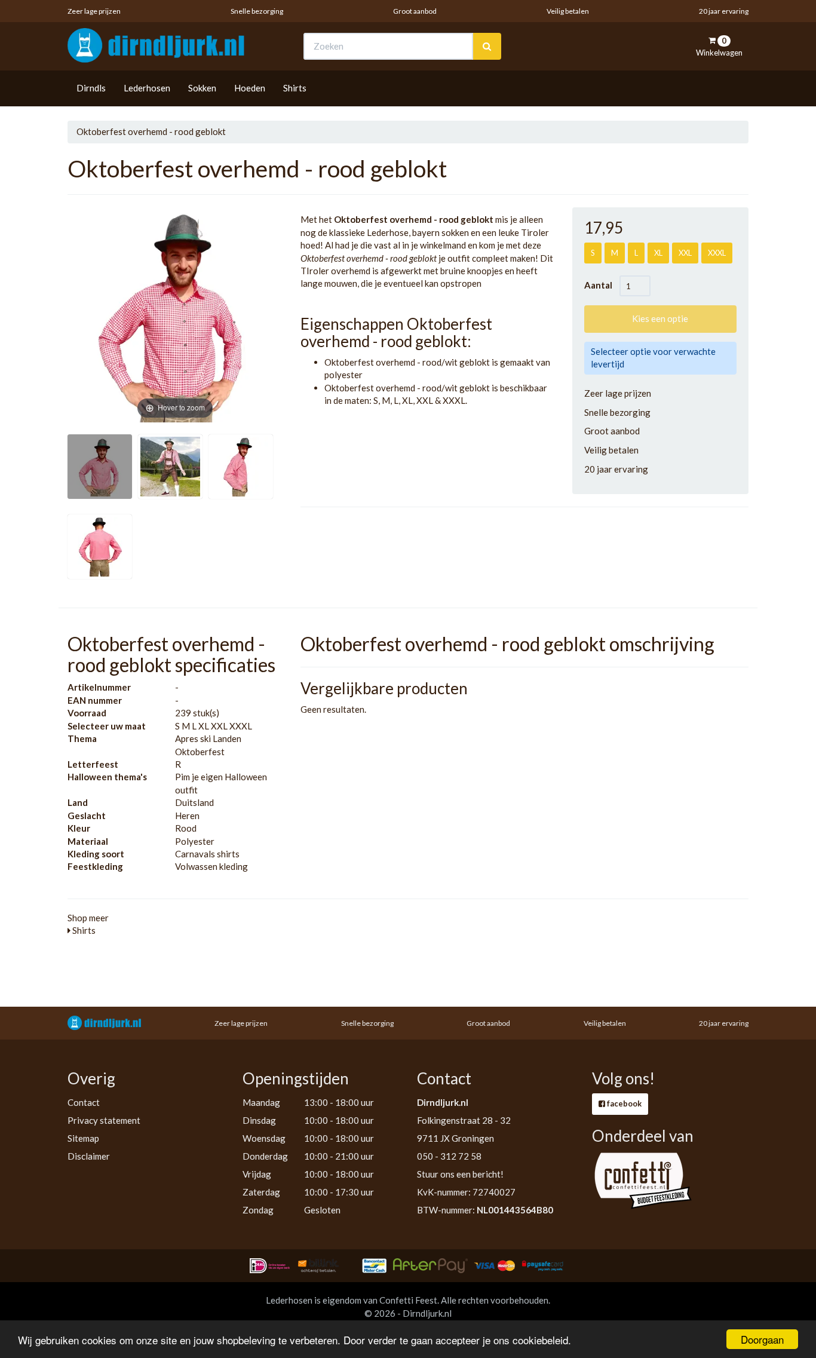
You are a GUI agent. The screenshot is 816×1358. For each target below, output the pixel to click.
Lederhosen (147, 87)
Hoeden (249, 87)
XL (658, 253)
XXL (685, 253)
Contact (84, 1102)
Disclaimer (89, 1156)
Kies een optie (660, 318)
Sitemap (83, 1138)
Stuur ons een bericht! (460, 1174)
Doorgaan (762, 1339)
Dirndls (91, 87)
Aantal (601, 285)
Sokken (202, 87)
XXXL (717, 253)
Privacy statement (104, 1120)
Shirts (294, 87)
